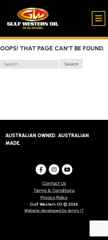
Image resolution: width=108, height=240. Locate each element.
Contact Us (54, 183)
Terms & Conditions (54, 190)
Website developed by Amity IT (54, 210)
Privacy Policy (54, 197)
